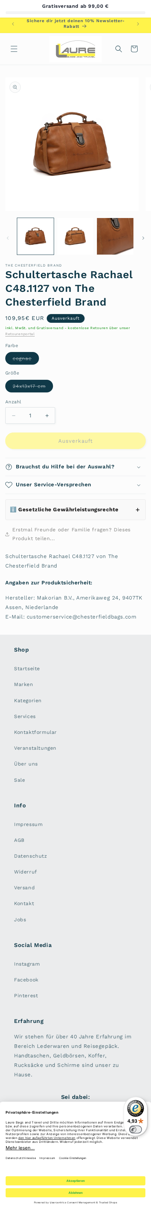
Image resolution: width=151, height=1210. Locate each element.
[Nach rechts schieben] (143, 238)
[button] (14, 49)
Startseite (27, 668)
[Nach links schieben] (7, 238)
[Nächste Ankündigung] (138, 24)
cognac (26, 360)
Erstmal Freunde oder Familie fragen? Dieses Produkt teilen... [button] (71, 534)
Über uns (26, 764)
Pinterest (26, 995)
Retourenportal (20, 334)
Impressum (28, 824)
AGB (19, 840)
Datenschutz (30, 856)
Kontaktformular (35, 732)
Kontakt (24, 903)
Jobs (20, 919)
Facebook (26, 979)
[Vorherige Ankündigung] (13, 24)
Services (25, 716)
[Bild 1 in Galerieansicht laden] (35, 236)
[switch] (135, 1129)
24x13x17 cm (33, 387)
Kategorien (28, 700)
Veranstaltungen (35, 748)
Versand (24, 887)
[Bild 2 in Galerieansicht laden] (75, 236)
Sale (19, 780)
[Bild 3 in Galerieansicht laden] (115, 236)
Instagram (27, 964)
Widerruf (25, 872)
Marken (23, 684)
